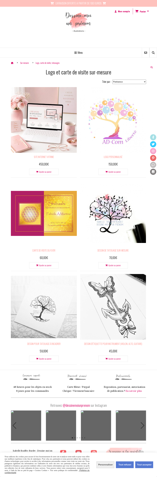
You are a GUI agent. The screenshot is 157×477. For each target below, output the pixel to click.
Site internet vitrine (44, 157)
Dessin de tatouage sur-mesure (113, 250)
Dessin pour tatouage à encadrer (44, 344)
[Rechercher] (153, 52)
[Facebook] (153, 137)
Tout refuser (125, 464)
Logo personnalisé (113, 157)
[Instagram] (153, 151)
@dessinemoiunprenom (76, 405)
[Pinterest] (153, 158)
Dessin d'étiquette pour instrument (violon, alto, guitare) (113, 344)
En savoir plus (134, 391)
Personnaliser (105, 464)
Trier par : (106, 82)
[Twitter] (153, 144)
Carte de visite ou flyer (43, 250)
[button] (14, 425)
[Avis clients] (153, 165)
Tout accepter (144, 464)
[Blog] (153, 172)
